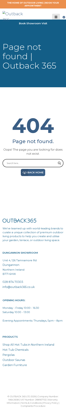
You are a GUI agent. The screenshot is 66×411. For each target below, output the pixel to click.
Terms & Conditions (31, 402)
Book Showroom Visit (33, 23)
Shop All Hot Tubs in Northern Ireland (28, 344)
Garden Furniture (15, 365)
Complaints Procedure (33, 406)
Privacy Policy (50, 402)
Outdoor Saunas (14, 360)
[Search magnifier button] (59, 163)
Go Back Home (33, 172)
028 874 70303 (13, 282)
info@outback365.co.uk (19, 287)
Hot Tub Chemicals (15, 349)
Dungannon (11, 265)
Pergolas (9, 355)
